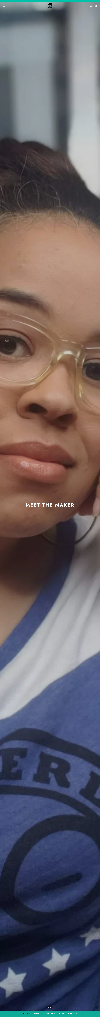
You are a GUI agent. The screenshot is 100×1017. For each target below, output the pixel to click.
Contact (50, 1013)
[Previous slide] (3, 1007)
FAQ (61, 1013)
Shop (37, 1013)
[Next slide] (97, 1007)
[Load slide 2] (51, 1008)
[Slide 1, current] (49, 1008)
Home (26, 1013)
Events (72, 1013)
